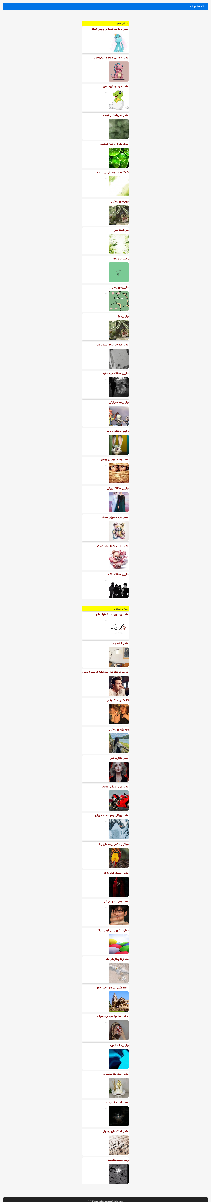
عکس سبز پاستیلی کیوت (116, 115)
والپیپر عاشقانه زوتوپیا (118, 431)
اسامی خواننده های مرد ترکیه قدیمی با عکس (105, 672)
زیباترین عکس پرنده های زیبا (114, 844)
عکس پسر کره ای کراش (116, 902)
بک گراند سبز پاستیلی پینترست (113, 173)
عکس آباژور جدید (120, 643)
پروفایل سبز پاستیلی (118, 729)
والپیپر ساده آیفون (119, 1045)
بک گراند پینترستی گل (117, 959)
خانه (203, 6)
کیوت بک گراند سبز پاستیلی (114, 144)
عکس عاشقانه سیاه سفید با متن (112, 345)
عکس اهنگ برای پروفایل (116, 1131)
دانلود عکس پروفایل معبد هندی (112, 988)
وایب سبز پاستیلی (119, 201)
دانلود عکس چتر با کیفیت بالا (113, 930)
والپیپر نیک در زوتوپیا (118, 402)
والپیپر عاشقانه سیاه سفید (116, 373)
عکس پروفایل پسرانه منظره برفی (112, 815)
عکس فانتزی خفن (119, 758)
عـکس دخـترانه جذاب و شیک (113, 1016)
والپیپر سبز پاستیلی (119, 287)
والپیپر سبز (123, 316)
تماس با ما (194, 6)
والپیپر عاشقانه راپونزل (117, 488)
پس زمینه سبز (121, 230)
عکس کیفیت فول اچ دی (116, 873)
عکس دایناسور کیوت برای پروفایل (111, 58)
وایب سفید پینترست (118, 1160)
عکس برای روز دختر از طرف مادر (112, 614)
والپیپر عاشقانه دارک (118, 574)
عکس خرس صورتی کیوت (115, 517)
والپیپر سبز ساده (121, 259)
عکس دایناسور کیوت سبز (116, 86)
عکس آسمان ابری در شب (116, 1103)
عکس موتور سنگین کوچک (115, 787)
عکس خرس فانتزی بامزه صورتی (112, 546)
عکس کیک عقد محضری (116, 1074)
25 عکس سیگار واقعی (117, 701)
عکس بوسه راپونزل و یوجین (114, 460)
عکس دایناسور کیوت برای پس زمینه (110, 29)
